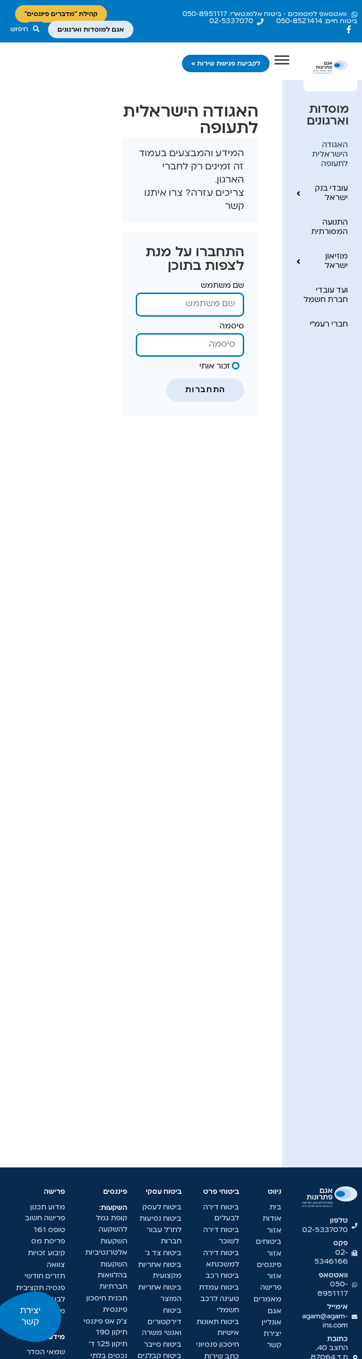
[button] (26, 29)
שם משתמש (222, 286)
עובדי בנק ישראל (331, 193)
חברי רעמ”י (329, 324)
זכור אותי (215, 366)
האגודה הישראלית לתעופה (330, 155)
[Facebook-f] (349, 29)
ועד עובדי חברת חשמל (326, 295)
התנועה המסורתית (329, 227)
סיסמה (232, 326)
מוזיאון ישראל (336, 261)
